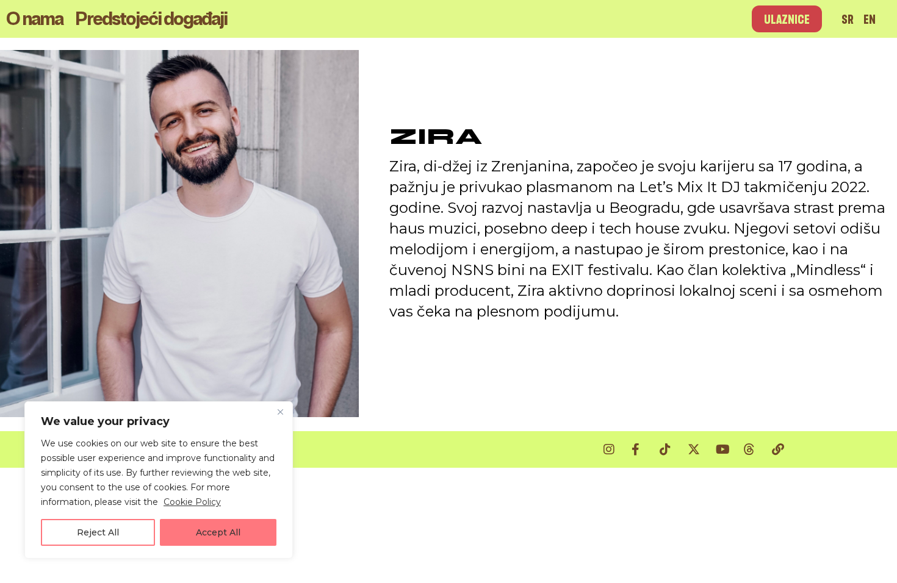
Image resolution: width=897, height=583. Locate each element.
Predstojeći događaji (151, 18)
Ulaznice (787, 19)
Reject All (98, 532)
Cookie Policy (192, 501)
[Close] (280, 411)
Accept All (218, 532)
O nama (34, 18)
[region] (158, 480)
